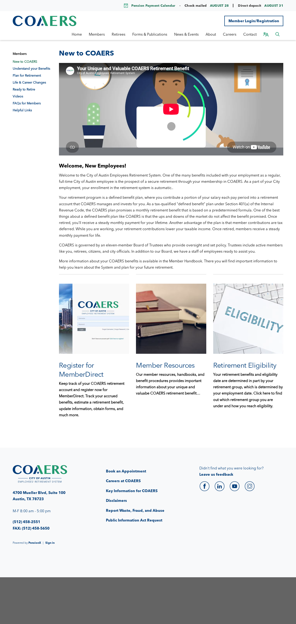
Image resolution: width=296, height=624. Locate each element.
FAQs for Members (27, 103)
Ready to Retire (24, 89)
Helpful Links (22, 110)
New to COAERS (25, 61)
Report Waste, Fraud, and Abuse (135, 510)
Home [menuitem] (77, 34)
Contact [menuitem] (250, 34)
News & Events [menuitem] (186, 34)
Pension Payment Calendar (153, 5)
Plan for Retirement (27, 75)
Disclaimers (116, 500)
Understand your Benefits (31, 68)
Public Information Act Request (134, 520)
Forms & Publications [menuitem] (149, 34)
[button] (277, 34)
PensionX (34, 542)
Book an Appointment (126, 471)
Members (20, 54)
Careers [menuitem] (229, 34)
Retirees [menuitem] (118, 34)
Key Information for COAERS (131, 490)
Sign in (50, 542)
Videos (18, 96)
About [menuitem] (211, 34)
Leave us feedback (216, 474)
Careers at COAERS (123, 480)
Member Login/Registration (253, 21)
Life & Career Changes (29, 82)
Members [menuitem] (97, 34)
